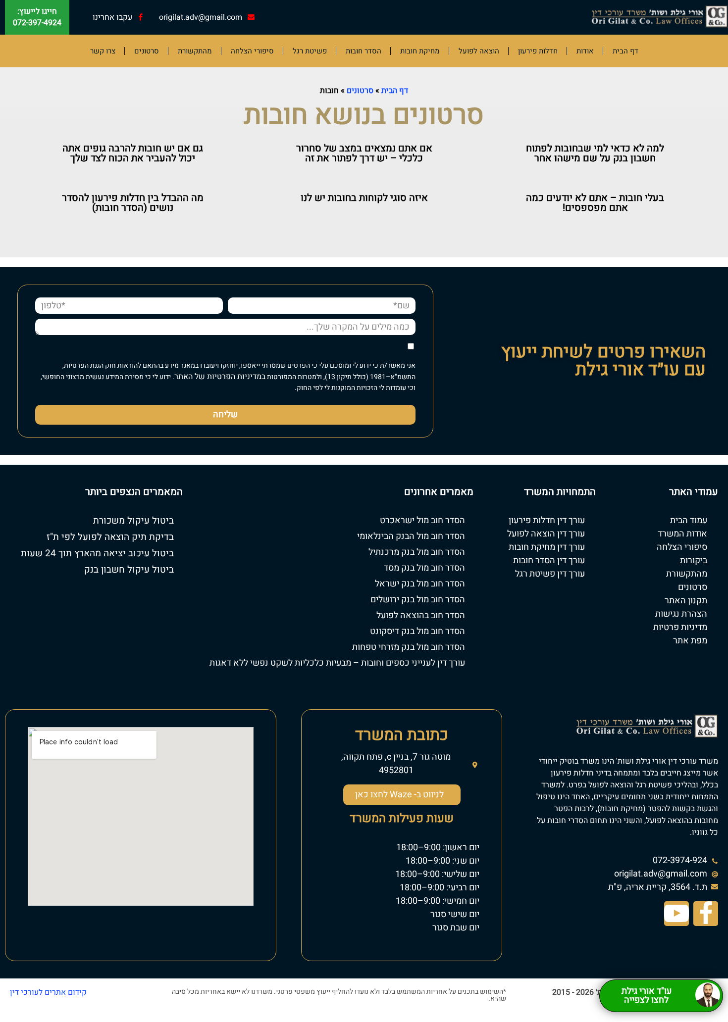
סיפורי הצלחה (252, 51)
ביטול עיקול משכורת (133, 521)
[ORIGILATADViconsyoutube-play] (676, 913)
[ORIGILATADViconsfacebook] (705, 913)
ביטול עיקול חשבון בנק (129, 570)
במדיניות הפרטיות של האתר (219, 377)
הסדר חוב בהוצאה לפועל (420, 615)
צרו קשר (102, 51)
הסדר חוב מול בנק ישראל (420, 583)
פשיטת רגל (310, 51)
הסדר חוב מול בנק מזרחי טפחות (408, 647)
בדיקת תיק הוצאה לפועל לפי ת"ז (110, 537)
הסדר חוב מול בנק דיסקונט (417, 631)
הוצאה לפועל (479, 51)
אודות (585, 51)
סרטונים (146, 51)
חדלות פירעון (538, 51)
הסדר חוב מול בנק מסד (424, 568)
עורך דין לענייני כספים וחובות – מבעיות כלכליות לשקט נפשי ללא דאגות (337, 663)
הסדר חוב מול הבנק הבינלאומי (411, 536)
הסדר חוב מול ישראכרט (422, 520)
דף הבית (625, 51)
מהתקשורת (195, 51)
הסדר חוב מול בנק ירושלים (417, 599)
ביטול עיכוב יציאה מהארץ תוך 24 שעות (97, 553)
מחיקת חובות (420, 51)
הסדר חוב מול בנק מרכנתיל (416, 552)
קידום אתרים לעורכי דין (48, 992)
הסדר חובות (363, 51)
